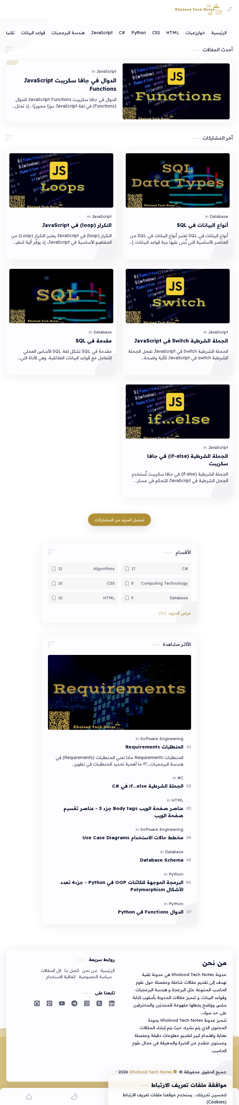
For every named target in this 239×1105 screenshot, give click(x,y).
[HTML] (172, 32)
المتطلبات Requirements (154, 747)
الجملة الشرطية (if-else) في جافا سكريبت (187, 460)
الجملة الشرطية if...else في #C (147, 786)
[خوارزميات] (195, 32)
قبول (187, 1086)
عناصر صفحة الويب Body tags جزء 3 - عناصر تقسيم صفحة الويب (123, 811)
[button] (173, 613)
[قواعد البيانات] (33, 32)
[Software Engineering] (161, 738)
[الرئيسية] (219, 32)
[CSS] (156, 32)
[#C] (122, 32)
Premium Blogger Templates (87, 1071)
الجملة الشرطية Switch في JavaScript (181, 341)
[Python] (138, 32)
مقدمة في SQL (94, 341)
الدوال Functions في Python (150, 912)
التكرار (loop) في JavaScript (77, 225)
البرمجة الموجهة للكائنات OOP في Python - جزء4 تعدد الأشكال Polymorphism (121, 885)
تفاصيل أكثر (130, 1086)
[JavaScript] (102, 32)
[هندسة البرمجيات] (68, 32)
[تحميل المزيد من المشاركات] (119, 519)
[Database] (219, 216)
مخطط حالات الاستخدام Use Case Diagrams (132, 837)
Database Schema (161, 860)
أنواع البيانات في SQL (202, 225)
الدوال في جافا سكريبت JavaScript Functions (70, 84)
